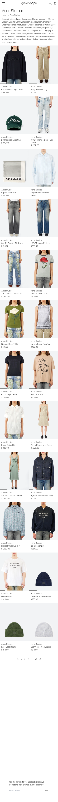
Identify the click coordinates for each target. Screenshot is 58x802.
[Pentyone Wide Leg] (43, 65)
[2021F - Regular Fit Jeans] (14, 218)
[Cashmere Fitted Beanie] (43, 622)
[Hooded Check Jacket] (14, 521)
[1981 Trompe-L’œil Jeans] (14, 269)
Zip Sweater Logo (38, 546)
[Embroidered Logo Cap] (14, 115)
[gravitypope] (29, 3)
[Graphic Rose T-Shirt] (43, 269)
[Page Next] (40, 659)
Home (4, 15)
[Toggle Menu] (3, 3)
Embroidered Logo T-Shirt (12, 89)
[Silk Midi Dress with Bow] (14, 471)
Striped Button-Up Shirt (40, 192)
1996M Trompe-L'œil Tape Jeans (42, 141)
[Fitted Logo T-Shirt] (14, 370)
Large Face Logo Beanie (41, 596)
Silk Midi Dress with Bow (11, 495)
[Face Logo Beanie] (14, 622)
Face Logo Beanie (8, 647)
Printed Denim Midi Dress (41, 445)
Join (46, 790)
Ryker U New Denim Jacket (42, 495)
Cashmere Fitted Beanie (41, 647)
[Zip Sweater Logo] (43, 521)
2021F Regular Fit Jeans (41, 243)
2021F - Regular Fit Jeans (12, 243)
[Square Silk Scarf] (14, 168)
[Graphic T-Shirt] (43, 370)
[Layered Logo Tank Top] (43, 319)
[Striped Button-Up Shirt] (43, 168)
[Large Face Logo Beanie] (43, 572)
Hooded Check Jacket (10, 546)
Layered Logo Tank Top (40, 344)
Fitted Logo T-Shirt (9, 394)
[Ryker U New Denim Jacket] (43, 471)
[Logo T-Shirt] (14, 572)
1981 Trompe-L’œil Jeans (11, 293)
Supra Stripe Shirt (8, 445)
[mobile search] (50, 3)
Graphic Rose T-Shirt (39, 293)
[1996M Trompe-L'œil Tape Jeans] (43, 115)
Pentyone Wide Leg (39, 89)
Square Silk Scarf (8, 192)
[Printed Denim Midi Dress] (43, 420)
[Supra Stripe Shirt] (14, 420)
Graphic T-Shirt (37, 394)
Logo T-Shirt (6, 596)
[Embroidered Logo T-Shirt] (14, 65)
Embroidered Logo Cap (11, 140)
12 (36, 659)
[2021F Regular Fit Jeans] (43, 218)
